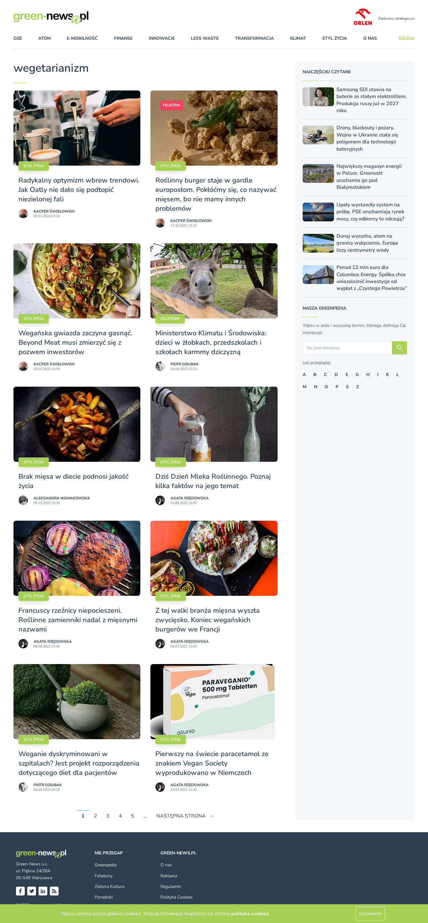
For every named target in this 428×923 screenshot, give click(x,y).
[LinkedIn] (43, 891)
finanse (123, 38)
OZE (17, 38)
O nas (370, 38)
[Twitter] (31, 891)
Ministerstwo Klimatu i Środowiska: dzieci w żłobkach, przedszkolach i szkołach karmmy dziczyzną (210, 342)
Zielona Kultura (109, 886)
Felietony (170, 318)
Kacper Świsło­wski (54, 211)
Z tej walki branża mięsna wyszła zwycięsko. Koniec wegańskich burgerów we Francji (207, 620)
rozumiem (370, 913)
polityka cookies (250, 913)
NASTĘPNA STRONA (181, 815)
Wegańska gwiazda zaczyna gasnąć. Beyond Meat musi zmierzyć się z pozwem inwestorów (75, 342)
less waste (205, 38)
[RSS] (54, 891)
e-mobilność (82, 38)
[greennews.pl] (63, 17)
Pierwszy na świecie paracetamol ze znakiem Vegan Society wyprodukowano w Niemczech (212, 763)
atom (44, 38)
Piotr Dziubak (184, 364)
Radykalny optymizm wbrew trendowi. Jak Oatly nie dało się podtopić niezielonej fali (78, 190)
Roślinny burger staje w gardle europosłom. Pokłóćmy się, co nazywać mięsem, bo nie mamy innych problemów (215, 194)
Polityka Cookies (176, 897)
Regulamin (170, 886)
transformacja (254, 38)
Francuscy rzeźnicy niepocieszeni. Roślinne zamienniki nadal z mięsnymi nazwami (77, 620)
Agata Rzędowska (189, 498)
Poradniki (104, 897)
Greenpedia (106, 865)
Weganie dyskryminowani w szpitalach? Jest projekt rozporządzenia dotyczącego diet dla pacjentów (78, 763)
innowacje (162, 38)
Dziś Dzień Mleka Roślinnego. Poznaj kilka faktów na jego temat (213, 481)
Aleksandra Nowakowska (62, 498)
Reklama (168, 876)
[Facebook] (20, 891)
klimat (298, 38)
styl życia (334, 38)
